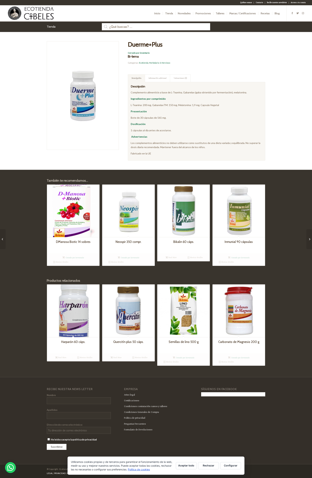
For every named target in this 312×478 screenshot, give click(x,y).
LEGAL (50, 473)
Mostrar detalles (61, 262)
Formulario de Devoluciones (138, 430)
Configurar (230, 465)
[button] (10, 467)
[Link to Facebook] (292, 13)
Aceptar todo (186, 465)
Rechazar (208, 465)
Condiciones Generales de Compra (141, 412)
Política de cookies (139, 469)
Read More (172, 257)
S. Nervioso (165, 63)
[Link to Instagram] (303, 13)
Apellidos (52, 409)
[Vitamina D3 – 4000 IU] (309, 239)
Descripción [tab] (136, 78)
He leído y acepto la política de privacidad (73, 439)
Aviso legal (129, 395)
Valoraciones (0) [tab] (180, 78)
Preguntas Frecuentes (135, 424)
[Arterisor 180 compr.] (3, 239)
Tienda (51, 26)
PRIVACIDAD (60, 473)
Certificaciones (131, 401)
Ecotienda (143, 63)
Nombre (51, 395)
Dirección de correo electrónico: (65, 424)
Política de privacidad (134, 418)
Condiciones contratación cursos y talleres (145, 406)
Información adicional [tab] (157, 78)
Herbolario (154, 63)
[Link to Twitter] (297, 13)
